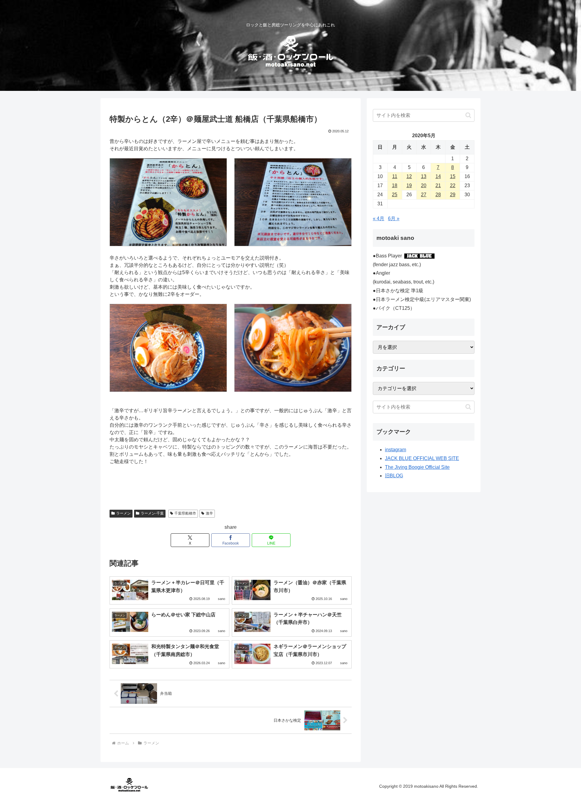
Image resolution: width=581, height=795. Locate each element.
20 (423, 185)
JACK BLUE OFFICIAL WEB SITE (422, 458)
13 (423, 176)
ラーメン (123, 513)
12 (409, 176)
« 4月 (378, 218)
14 (438, 176)
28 (438, 194)
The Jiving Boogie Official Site (417, 467)
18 (394, 185)
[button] (468, 115)
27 (423, 194)
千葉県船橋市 (185, 513)
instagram (395, 449)
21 (438, 185)
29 (452, 194)
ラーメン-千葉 (152, 513)
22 (452, 185)
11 (394, 176)
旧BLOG (394, 475)
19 (409, 185)
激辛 (209, 513)
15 (452, 176)
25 (394, 194)
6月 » (393, 218)
